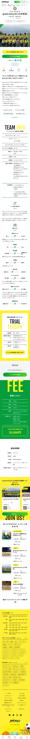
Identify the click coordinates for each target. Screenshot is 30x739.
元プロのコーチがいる (8, 110)
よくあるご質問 (22, 695)
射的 (16, 641)
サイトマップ (8, 711)
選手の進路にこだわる (20, 113)
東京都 (10, 619)
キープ (15, 64)
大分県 (22, 632)
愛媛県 (20, 151)
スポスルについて (8, 695)
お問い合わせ (21, 709)
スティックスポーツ (6, 655)
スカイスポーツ (22, 649)
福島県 (10, 617)
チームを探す (8, 693)
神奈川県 (13, 619)
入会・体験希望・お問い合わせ (15, 52)
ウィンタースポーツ (6, 649)
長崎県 (16, 632)
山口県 (22, 629)
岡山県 (10, 629)
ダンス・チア (10, 644)
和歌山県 (25, 627)
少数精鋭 (21, 666)
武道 (7, 641)
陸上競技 (4, 644)
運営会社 (22, 700)
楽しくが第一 (23, 669)
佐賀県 (13, 632)
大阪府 (10, 627)
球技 (14, 135)
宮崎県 (25, 632)
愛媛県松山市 (18, 16)
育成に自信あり (5, 682)
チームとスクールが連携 (19, 110)
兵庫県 (13, 627)
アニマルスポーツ (22, 652)
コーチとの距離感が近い (15, 682)
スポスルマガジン (8, 709)
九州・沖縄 (5, 632)
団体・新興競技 (17, 647)
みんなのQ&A (21, 693)
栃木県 (26, 619)
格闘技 (12, 641)
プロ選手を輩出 (5, 674)
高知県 (16, 630)
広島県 (13, 629)
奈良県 (22, 627)
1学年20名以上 (15, 666)
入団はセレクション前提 (7, 677)
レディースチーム (6, 685)
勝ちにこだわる (15, 669)
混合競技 (10, 647)
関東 (6, 619)
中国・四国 (11, 16)
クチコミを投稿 (16, 56)
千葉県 (20, 619)
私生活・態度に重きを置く (8, 113)
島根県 (19, 629)
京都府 (16, 627)
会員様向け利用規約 (22, 698)
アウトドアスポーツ (6, 652)
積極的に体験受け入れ (22, 674)
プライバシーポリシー (8, 698)
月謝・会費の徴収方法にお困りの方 (8, 705)
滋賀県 (19, 627)
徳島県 (10, 630)
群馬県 (10, 620)
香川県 (25, 629)
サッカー (18, 135)
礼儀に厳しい (16, 671)
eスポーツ (21, 655)
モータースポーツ (14, 652)
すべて (26, 662)
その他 (17, 658)
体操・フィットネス (17, 644)
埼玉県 (17, 619)
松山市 (14, 153)
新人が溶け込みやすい (6, 679)
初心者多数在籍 (21, 679)
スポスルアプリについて (21, 702)
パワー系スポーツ (14, 649)
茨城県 (23, 619)
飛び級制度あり (23, 671)
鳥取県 (16, 629)
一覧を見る (14, 514)
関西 (6, 627)
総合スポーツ (5, 658)
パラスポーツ (12, 658)
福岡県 (10, 632)
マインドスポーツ (14, 655)
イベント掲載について (22, 705)
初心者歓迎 (15, 679)
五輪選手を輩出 (13, 674)
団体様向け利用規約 (8, 700)
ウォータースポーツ (22, 641)
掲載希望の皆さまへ (8, 702)
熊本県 (19, 632)
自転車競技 (5, 647)
